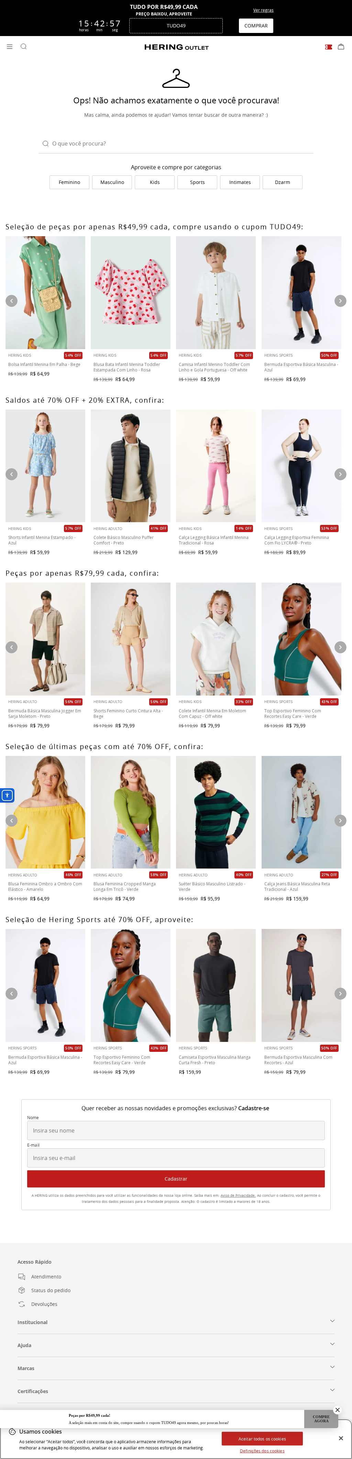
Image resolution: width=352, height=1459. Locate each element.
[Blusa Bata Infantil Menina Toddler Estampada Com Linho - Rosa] (130, 292)
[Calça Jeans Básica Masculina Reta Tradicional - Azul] (301, 812)
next (340, 647)
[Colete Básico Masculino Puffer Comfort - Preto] (130, 466)
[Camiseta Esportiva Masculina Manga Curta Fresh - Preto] (216, 985)
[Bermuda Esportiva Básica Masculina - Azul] (301, 292)
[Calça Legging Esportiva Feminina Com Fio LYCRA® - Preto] (301, 466)
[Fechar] (341, 1438)
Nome (33, 1117)
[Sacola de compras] (341, 47)
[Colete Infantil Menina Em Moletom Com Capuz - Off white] (216, 639)
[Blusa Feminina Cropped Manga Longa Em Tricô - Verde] (130, 812)
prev (12, 647)
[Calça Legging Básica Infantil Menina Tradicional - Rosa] (216, 466)
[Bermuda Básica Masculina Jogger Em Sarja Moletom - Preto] (45, 639)
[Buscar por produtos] (23, 47)
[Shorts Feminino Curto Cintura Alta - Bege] (130, 639)
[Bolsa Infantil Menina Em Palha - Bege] (45, 292)
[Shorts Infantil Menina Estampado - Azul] (45, 466)
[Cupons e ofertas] (328, 47)
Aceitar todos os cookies (262, 1438)
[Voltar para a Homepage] (177, 47)
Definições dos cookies (262, 1450)
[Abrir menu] (9, 47)
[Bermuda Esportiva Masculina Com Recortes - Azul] (301, 985)
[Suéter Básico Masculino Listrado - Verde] (216, 812)
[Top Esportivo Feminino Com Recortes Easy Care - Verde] (301, 639)
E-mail (33, 1145)
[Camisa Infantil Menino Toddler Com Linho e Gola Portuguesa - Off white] (216, 292)
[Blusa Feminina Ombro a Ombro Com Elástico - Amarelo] (45, 812)
